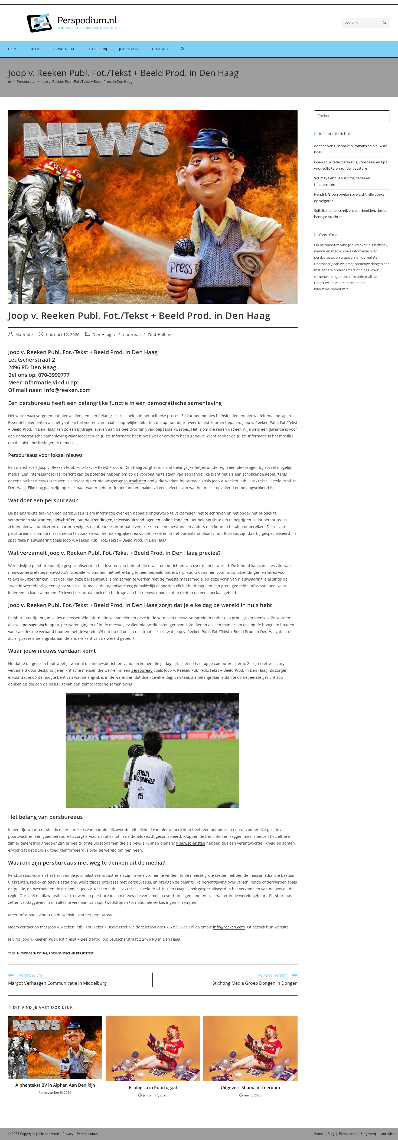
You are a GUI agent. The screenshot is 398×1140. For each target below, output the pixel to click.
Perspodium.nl (88, 1133)
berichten (52, 1133)
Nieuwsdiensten (190, 843)
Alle (41, 1133)
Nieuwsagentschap (32, 953)
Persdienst (84, 953)
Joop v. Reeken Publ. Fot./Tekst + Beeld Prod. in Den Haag (86, 81)
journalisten (135, 480)
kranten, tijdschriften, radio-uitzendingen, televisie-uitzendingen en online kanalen (112, 519)
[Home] (10, 81)
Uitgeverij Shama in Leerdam (250, 1087)
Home (318, 1133)
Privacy (68, 1133)
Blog (331, 1133)
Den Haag (102, 334)
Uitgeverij (368, 1133)
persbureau (142, 670)
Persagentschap (62, 953)
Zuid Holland (160, 334)
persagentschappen (41, 624)
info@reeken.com (67, 390)
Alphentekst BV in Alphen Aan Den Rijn (55, 1085)
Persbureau (129, 334)
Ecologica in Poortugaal (153, 1087)
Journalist (387, 1133)
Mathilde (24, 334)
